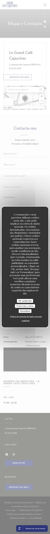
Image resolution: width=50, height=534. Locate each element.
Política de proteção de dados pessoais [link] (26, 316)
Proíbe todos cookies (25, 306)
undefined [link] (25, 321)
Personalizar (25, 311)
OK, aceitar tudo (25, 301)
